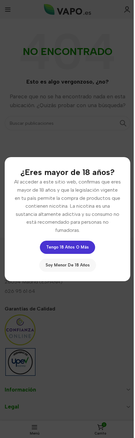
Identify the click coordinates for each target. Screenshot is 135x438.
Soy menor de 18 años (68, 264)
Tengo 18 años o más (67, 246)
